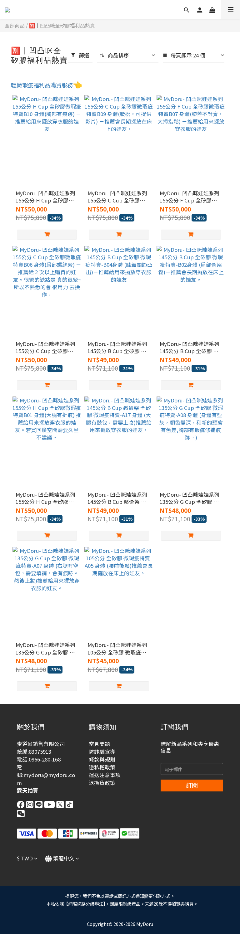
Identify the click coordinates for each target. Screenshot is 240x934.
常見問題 (99, 743)
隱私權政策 (102, 767)
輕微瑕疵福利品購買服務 (42, 85)
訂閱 (192, 785)
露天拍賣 (27, 790)
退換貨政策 (102, 782)
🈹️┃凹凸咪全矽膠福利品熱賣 (62, 25)
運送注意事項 (105, 775)
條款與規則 (102, 759)
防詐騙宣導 (102, 751)
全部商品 (15, 25)
